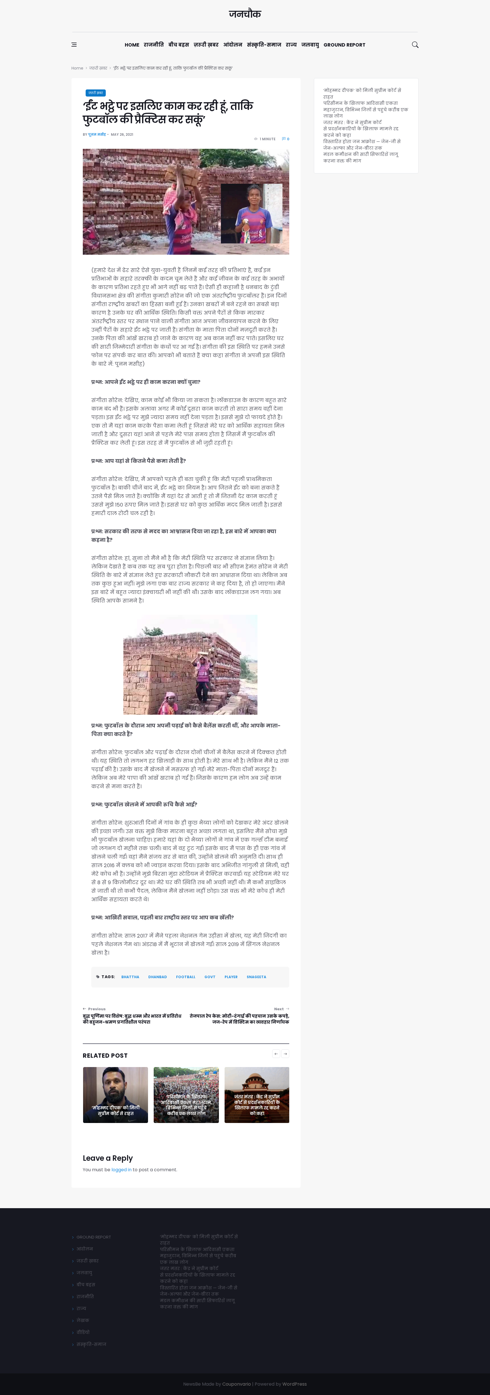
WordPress (294, 1384)
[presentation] (276, 1053)
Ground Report (345, 44)
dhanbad (157, 976)
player (231, 976)
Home (132, 44)
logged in (121, 1169)
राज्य (291, 44)
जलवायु (310, 44)
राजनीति (154, 44)
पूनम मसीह (97, 134)
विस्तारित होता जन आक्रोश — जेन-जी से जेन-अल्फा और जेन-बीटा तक (257, 1107)
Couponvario (236, 1384)
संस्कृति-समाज (264, 44)
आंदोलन (232, 44)
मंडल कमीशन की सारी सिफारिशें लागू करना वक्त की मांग (360, 157)
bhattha (130, 976)
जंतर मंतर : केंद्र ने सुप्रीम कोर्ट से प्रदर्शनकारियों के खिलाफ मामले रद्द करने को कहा (186, 1105)
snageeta (256, 976)
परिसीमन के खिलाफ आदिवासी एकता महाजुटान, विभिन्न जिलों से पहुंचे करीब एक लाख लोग (115, 1105)
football (185, 976)
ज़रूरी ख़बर (206, 44)
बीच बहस (178, 44)
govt (210, 976)
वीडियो (83, 1332)
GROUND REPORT (94, 1237)
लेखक (83, 1320)
